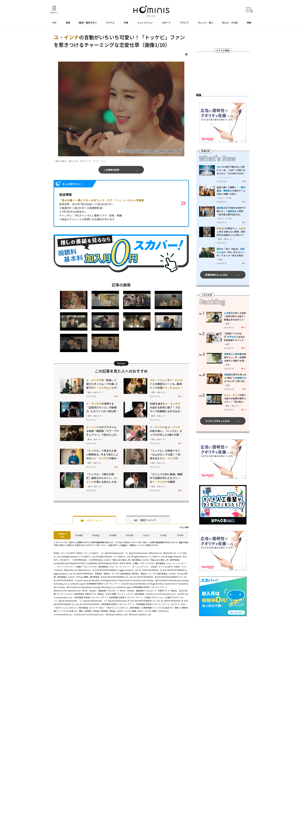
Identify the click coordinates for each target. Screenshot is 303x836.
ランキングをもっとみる (217, 420)
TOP (54, 22)
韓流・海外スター (88, 22)
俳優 (68, 22)
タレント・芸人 (205, 22)
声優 (126, 22)
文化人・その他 (230, 22)
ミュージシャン (145, 22)
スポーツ (166, 22)
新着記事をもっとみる (216, 274)
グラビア (184, 22)
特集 (249, 22)
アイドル (110, 22)
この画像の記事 (111, 169)
